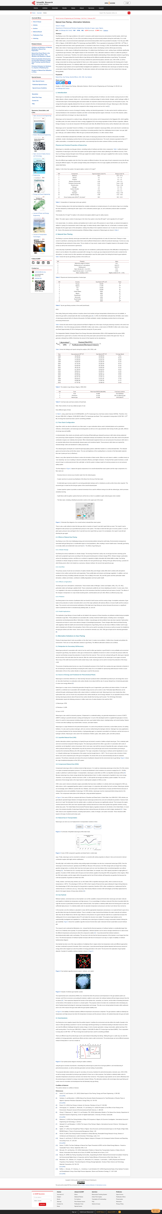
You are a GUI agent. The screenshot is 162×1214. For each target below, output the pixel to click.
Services (91, 8)
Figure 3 (59, 797)
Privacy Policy (120, 1204)
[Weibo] (48, 262)
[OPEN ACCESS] (110, 3)
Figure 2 (123, 758)
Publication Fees (38, 35)
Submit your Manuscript (86, 1212)
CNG (83, 77)
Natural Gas (59, 77)
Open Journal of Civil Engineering (42, 115)
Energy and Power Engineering (41, 194)
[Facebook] (38, 262)
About (82, 8)
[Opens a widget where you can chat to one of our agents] (155, 1211)
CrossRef (62, 1095)
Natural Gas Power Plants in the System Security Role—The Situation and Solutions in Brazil (41, 54)
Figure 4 (66, 921)
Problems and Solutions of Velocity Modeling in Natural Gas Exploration (42, 49)
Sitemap (59, 1201)
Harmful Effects (74, 77)
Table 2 (117, 230)
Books (64, 8)
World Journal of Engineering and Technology (68, 18)
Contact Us (35, 100)
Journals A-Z (60, 1194)
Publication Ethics (121, 1196)
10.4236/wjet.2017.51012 (65, 30)
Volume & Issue (96, 1204)
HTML (78, 30)
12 (61, 870)
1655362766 (38, 278)
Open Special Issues (38, 81)
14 (95, 933)
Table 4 (58, 324)
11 (121, 809)
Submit (101, 8)
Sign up (74, 1212)
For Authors (77, 1199)
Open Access (119, 1194)
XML (82, 30)
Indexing (35, 38)
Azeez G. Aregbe (60, 25)
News (73, 8)
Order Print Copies (97, 1196)
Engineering (36, 175)
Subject (59, 1196)
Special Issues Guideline (39, 88)
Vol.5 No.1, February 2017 (88, 18)
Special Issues (78, 1206)
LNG (80, 77)
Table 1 (115, 149)
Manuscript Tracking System (99, 1194)
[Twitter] (33, 262)
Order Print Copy (37, 97)
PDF (74, 30)
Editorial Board (37, 31)
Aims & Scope (37, 21)
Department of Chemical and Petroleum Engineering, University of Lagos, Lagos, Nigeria (79, 28)
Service (94, 1192)
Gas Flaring (66, 77)
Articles (44, 8)
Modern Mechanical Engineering (42, 134)
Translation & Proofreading (99, 1199)
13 (84, 891)
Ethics (76, 1194)
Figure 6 (59, 1011)
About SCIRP (79, 1192)
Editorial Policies (78, 1196)
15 (62, 1000)
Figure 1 (69, 468)
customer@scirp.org (40, 272)
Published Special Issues (39, 84)
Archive (35, 28)
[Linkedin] (43, 262)
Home (36, 8)
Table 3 (58, 256)
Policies (119, 1192)
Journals (55, 8)
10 (124, 772)
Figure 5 (91, 951)
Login (127, 3)
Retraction (119, 1201)
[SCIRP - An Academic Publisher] (42, 3)
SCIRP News (100, 1212)
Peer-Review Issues (79, 1201)
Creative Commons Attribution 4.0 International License (93, 1185)
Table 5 (58, 349)
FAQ (33, 103)
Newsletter (35, 94)
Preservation (119, 1199)
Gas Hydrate (88, 77)
